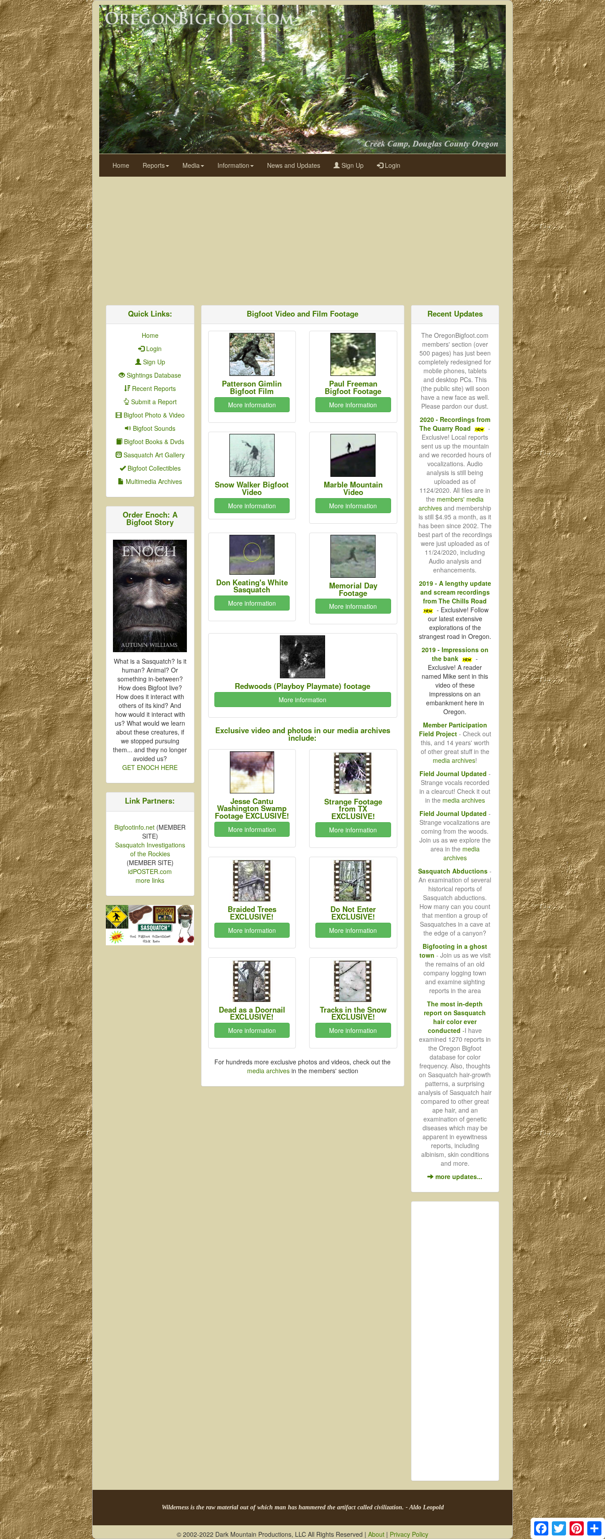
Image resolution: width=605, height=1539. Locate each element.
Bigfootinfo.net (134, 827)
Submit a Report (153, 401)
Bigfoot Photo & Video (153, 414)
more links (150, 880)
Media (191, 165)
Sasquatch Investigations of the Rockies (150, 849)
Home (120, 165)
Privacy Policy (409, 1534)
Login (391, 165)
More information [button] (252, 404)
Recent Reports (153, 388)
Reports (154, 165)
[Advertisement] (302, 239)
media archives (268, 1070)
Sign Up (352, 165)
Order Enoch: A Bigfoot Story (150, 518)
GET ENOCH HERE (150, 767)
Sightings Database (153, 375)
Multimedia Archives (153, 481)
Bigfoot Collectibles (153, 468)
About (376, 1534)
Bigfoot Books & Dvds (153, 441)
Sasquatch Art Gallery (153, 454)
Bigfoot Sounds (153, 428)
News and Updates (293, 165)
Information (233, 165)
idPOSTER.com (150, 871)
